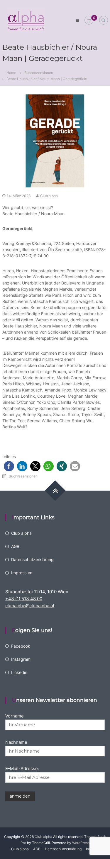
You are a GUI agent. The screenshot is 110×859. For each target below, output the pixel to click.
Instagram (21, 659)
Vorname (14, 716)
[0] (89, 20)
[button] (9, 466)
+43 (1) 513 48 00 (23, 598)
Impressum (21, 572)
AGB (15, 546)
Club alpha (49, 196)
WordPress (80, 843)
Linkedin (19, 672)
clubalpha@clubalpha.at (29, 605)
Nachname (16, 742)
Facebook (20, 646)
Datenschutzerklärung (32, 559)
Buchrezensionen (38, 72)
